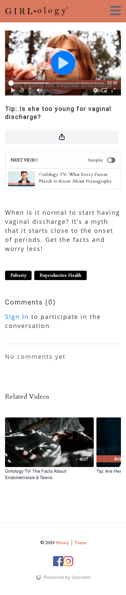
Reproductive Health (60, 275)
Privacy (62, 543)
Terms (80, 543)
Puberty (18, 275)
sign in (17, 317)
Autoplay (95, 160)
